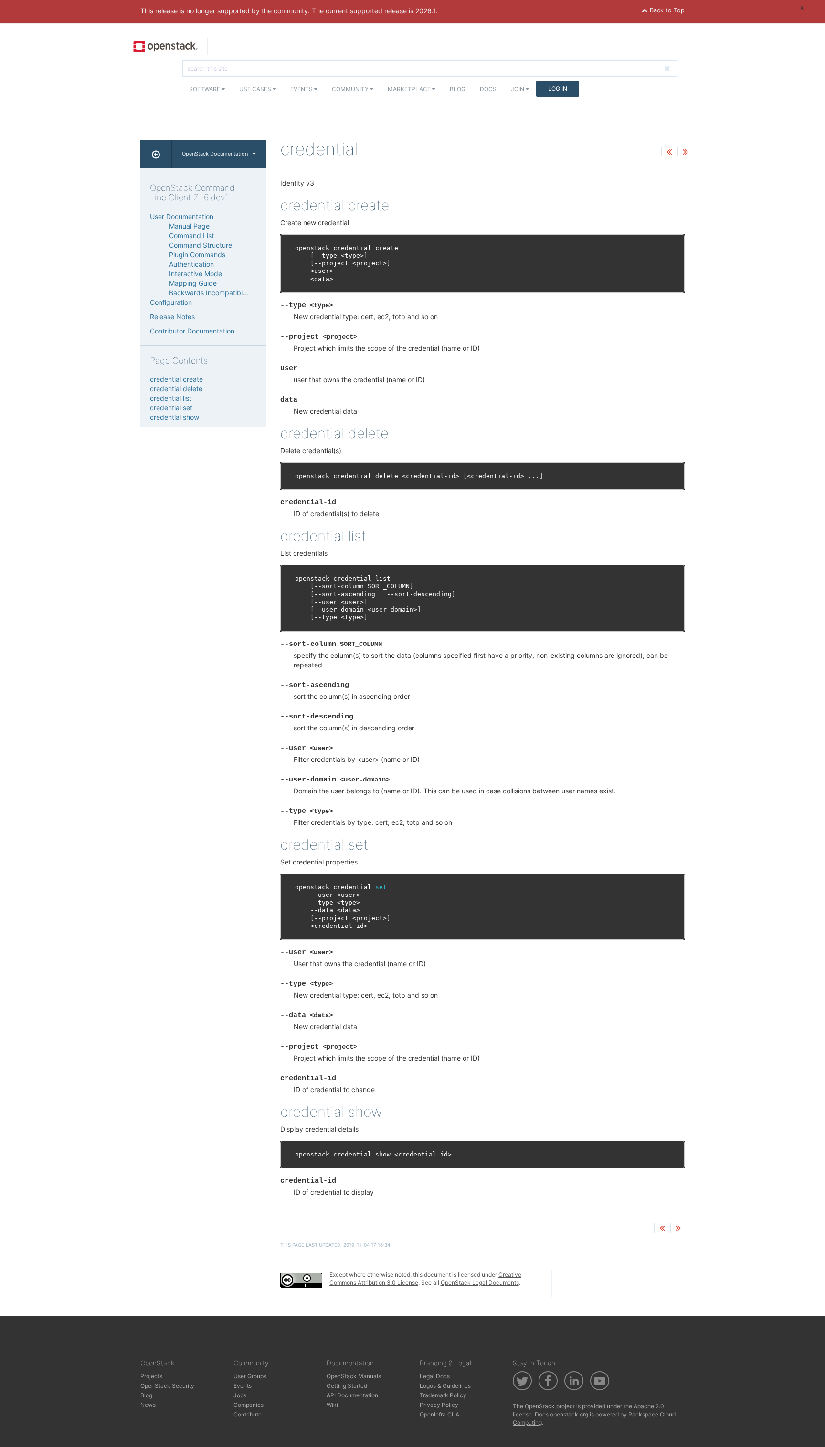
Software (205, 89)
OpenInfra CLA (439, 1414)
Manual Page (189, 226)
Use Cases (256, 89)
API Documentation (352, 1395)
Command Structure (200, 245)
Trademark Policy (443, 1395)
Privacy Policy (439, 1404)
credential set (171, 408)
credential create (176, 379)
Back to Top (666, 10)
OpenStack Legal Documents (480, 1282)
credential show (174, 417)
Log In (557, 88)
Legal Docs (435, 1376)
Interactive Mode (195, 274)
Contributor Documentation (192, 331)
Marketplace (410, 89)
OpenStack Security (167, 1385)
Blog (457, 89)
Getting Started (347, 1385)
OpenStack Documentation (215, 153)
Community (351, 89)
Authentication (191, 264)
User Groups (249, 1376)
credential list (170, 398)
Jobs (239, 1395)
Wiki (332, 1404)
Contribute (247, 1414)
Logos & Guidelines (445, 1385)
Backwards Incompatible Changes (222, 293)
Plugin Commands (197, 254)
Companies (248, 1404)
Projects (151, 1376)
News (148, 1404)
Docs (488, 89)
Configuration (171, 302)
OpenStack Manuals (354, 1376)
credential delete (176, 389)
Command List (191, 235)
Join (518, 89)
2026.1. (426, 11)
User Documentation (181, 216)
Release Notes (172, 316)
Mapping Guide (193, 283)
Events (302, 89)
